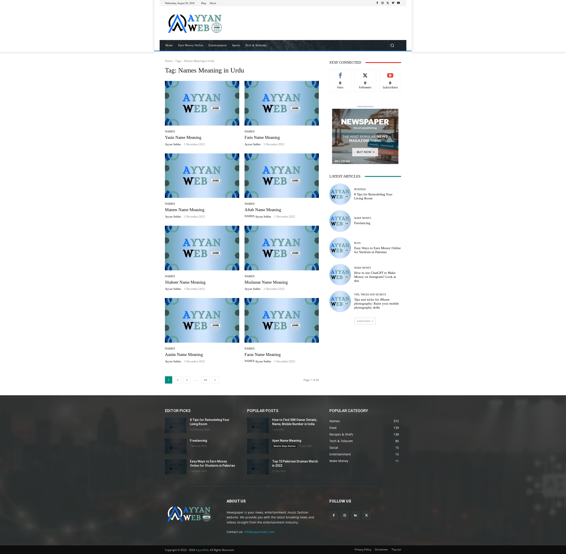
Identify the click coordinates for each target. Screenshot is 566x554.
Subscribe (390, 73)
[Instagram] (382, 3)
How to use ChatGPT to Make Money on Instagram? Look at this (375, 277)
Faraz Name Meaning (263, 354)
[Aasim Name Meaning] (202, 320)
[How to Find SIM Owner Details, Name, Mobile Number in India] (258, 425)
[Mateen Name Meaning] (202, 175)
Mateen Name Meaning (185, 209)
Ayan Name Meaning (286, 440)
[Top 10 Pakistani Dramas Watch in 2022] (258, 466)
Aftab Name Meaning (263, 209)
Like (340, 73)
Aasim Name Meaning (184, 354)
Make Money (362, 218)
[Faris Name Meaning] (282, 103)
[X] (387, 3)
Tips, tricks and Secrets (370, 294)
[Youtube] (398, 3)
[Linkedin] (355, 515)
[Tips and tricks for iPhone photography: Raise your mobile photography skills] (340, 301)
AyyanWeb (202, 550)
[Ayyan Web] (196, 23)
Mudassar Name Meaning (266, 282)
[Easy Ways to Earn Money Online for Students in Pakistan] (340, 248)
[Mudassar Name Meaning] (282, 248)
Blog (357, 243)
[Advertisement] (319, 17)
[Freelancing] (340, 221)
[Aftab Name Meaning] (282, 175)
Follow (365, 73)
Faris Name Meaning (262, 137)
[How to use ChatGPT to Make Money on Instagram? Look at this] (340, 274)
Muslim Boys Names (284, 445)
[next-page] (215, 380)
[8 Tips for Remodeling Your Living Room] (340, 194)
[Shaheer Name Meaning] (202, 248)
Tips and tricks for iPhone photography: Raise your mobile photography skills (376, 303)
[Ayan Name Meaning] (258, 446)
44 (205, 380)
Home (168, 61)
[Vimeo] (393, 3)
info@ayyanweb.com (259, 532)
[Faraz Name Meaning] (282, 320)
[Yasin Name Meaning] (202, 103)
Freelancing (362, 223)
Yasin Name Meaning (183, 137)
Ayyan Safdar (173, 144)
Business (360, 189)
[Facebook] (377, 3)
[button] (392, 45)
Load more (363, 321)
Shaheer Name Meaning (185, 282)
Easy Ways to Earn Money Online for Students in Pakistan (377, 250)
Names (170, 131)
